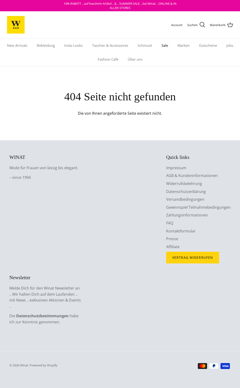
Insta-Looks (73, 45)
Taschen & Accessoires (110, 45)
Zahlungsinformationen (187, 215)
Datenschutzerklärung (186, 191)
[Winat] (16, 25)
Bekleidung (46, 45)
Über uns (135, 59)
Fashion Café (108, 59)
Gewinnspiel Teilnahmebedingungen (198, 207)
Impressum (176, 167)
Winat (24, 365)
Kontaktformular (181, 231)
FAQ (169, 223)
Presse (172, 238)
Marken (183, 45)
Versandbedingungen (185, 199)
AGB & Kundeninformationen (192, 175)
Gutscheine (208, 45)
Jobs (229, 45)
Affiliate (173, 246)
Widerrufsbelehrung (184, 183)
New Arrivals (17, 45)
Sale (164, 45)
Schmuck (145, 45)
